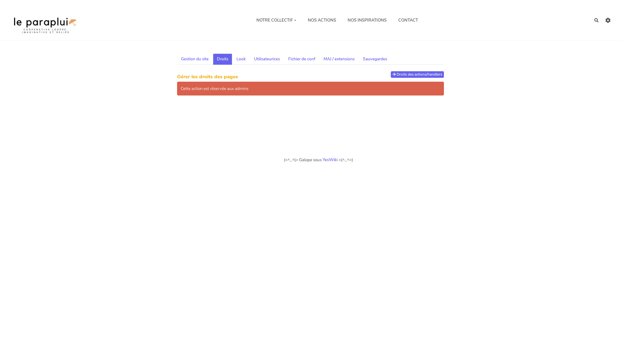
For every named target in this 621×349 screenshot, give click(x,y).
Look (241, 59)
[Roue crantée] (608, 20)
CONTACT (408, 20)
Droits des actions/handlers (419, 74)
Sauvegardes (375, 59)
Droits (222, 59)
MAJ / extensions (339, 59)
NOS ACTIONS (322, 20)
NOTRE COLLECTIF (274, 20)
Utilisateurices (267, 59)
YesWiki (330, 160)
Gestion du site (195, 59)
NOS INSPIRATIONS (367, 20)
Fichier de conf (301, 59)
